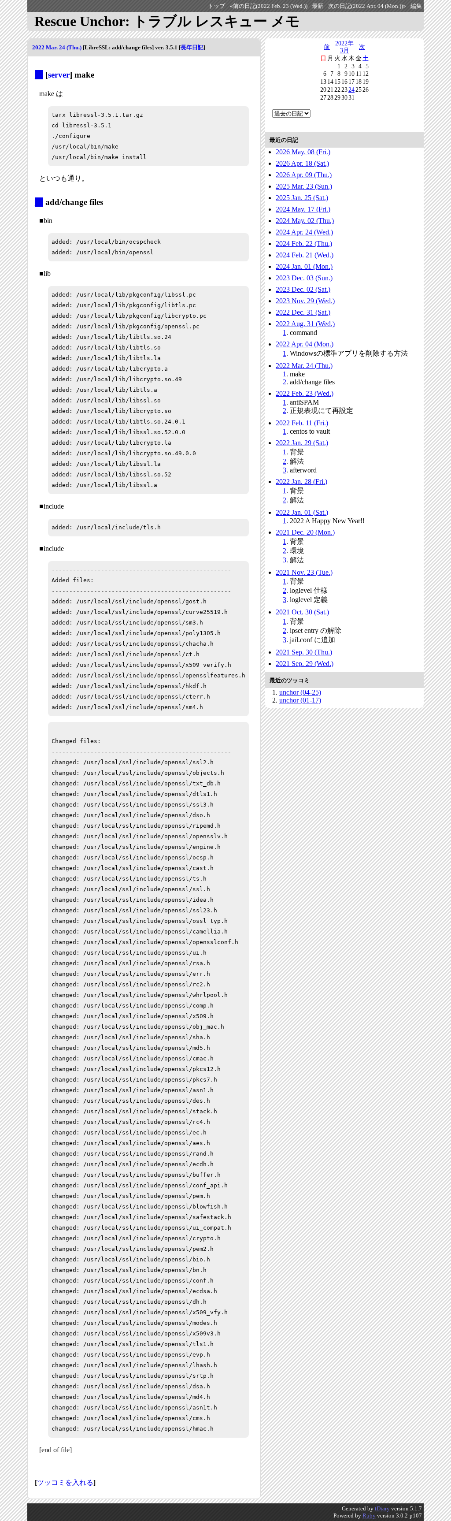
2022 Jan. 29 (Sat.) (302, 442)
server (59, 74)
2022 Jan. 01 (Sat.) (302, 512)
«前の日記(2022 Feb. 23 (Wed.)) (268, 6)
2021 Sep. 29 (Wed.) (304, 663)
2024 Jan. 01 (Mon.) (304, 266)
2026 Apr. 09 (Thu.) (304, 175)
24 (351, 89)
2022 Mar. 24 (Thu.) (56, 47)
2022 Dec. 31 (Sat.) (303, 312)
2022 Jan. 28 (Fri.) (301, 481)
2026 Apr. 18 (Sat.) (302, 163)
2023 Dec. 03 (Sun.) (304, 278)
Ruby (369, 1515)
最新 (317, 6)
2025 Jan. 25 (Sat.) (302, 197)
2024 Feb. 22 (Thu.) (304, 243)
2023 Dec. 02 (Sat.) (303, 289)
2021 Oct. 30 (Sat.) (302, 612)
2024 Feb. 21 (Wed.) (304, 255)
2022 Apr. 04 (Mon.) (304, 344)
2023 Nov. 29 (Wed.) (305, 301)
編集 (416, 6)
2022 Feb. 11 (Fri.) (302, 423)
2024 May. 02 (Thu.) (305, 220)
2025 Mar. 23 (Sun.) (304, 186)
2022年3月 (344, 47)
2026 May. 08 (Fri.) (303, 152)
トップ (216, 6)
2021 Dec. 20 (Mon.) (305, 532)
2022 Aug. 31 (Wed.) (305, 323)
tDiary (382, 1508)
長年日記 (192, 47)
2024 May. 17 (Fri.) (303, 209)
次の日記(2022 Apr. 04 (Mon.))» (367, 6)
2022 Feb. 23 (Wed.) (304, 393)
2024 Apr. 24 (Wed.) (304, 232)
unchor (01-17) (300, 700)
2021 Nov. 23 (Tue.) (304, 572)
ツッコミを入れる (65, 1482)
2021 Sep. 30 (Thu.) (304, 652)
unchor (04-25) (300, 692)
